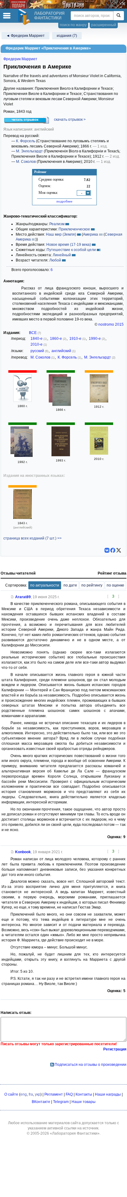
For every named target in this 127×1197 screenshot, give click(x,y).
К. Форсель (25, 141)
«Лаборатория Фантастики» (75, 1133)
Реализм (56, 224)
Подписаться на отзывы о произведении (90, 1064)
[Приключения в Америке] (99, 453)
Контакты (84, 1094)
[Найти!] (118, 15)
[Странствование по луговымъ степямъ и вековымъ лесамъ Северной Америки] (62, 392)
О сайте (11, 1094)
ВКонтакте (41, 1102)
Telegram (61, 1102)
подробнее (64, 201)
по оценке (115, 585)
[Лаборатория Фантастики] (25, 17)
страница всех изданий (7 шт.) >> (32, 538)
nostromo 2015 (111, 324)
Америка (90, 234)
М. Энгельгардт (29, 151)
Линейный (62, 255)
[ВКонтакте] (106, 550)
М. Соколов (26, 161)
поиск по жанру (73, 25)
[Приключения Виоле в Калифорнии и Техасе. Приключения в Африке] (61, 455)
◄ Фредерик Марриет (25, 35)
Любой (55, 260)
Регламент (53, 1094)
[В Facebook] (112, 550)
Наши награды (108, 1094)
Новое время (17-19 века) (68, 244)
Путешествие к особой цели (71, 250)
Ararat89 (23, 597)
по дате (70, 585)
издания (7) (67, 35)
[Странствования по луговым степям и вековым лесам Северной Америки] (22, 400)
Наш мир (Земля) (61, 234)
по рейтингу (91, 585)
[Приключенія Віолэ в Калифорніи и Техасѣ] (99, 401)
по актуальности (44, 585)
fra (31, 1094)
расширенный (103, 25)
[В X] (118, 550)
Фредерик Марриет (20, 59)
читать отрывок (25, 119)
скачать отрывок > (70, 119)
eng (23, 1094)
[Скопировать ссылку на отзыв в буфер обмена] (12, 597)
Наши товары (84, 1102)
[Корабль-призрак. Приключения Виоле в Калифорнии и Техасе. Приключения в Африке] (23, 443)
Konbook (23, 852)
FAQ (69, 1094)
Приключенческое (74, 229)
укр (37, 1094)
